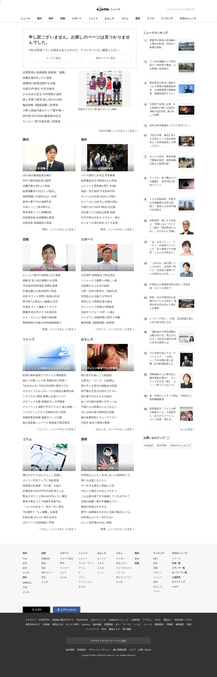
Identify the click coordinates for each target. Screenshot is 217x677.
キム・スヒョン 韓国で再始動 (40, 317)
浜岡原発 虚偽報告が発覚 (37, 222)
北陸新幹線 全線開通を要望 (38, 217)
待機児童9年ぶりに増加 (37, 77)
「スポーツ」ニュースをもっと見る (113, 329)
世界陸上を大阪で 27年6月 (96, 296)
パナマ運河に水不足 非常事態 (98, 175)
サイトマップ (178, 581)
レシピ (137, 624)
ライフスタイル (123, 567)
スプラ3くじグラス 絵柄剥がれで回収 (44, 412)
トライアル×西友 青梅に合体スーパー (44, 396)
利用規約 (81, 649)
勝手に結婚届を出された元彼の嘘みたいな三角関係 (107, 512)
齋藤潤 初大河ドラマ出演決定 (40, 312)
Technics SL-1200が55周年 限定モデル (46, 385)
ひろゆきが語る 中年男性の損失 (42, 94)
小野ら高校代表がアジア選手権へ (43, 110)
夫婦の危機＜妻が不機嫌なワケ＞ (100, 501)
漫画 (137, 18)
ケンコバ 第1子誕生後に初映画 (41, 121)
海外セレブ (46, 572)
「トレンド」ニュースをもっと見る (54, 429)
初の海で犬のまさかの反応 (96, 396)
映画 (43, 563)
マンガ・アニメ (86, 563)
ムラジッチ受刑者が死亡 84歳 (98, 185)
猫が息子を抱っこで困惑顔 (96, 375)
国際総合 (27, 582)
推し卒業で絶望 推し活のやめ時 (42, 99)
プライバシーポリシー (100, 649)
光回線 (46, 624)
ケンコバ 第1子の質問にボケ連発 (42, 275)
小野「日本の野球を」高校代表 (99, 291)
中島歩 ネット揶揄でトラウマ (40, 306)
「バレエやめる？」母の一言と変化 (43, 506)
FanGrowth (82, 619)
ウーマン (127, 624)
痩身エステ (114, 629)
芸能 (62, 18)
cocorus (86, 624)
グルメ (82, 577)
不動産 (169, 624)
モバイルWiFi (72, 624)
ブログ (157, 619)
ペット (100, 572)
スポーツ (77, 18)
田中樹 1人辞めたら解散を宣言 (40, 301)
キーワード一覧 (179, 572)
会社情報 (70, 649)
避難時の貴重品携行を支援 (39, 83)
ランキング (167, 18)
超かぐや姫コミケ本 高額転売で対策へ (45, 380)
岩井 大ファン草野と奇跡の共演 (41, 296)
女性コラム (121, 563)
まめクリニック (98, 619)
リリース (176, 558)
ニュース (25, 18)
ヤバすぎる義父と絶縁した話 (97, 485)
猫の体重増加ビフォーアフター (99, 417)
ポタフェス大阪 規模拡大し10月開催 (44, 401)
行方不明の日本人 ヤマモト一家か (100, 217)
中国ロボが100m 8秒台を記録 (98, 207)
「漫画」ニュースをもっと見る (115, 528)
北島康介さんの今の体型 (95, 285)
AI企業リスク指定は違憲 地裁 (98, 212)
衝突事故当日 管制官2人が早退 (99, 180)
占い (118, 624)
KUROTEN (44, 619)
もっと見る (186, 429)
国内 (39, 18)
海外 (51, 18)
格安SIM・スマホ (183, 619)
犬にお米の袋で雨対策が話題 (97, 412)
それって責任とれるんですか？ (99, 490)
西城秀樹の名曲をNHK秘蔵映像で (42, 322)
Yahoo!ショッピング (180, 445)
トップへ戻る (53, 57)
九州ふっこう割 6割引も (37, 207)
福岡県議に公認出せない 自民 (40, 196)
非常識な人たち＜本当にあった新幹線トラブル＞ (107, 475)
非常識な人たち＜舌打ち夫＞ (97, 517)
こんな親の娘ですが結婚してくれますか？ (105, 496)
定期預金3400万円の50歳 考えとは (43, 490)
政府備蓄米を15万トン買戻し (39, 191)
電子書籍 (127, 629)
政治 (25, 567)
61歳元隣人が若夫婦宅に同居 (39, 291)
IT (80, 572)
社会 (25, 558)
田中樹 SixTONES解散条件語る (42, 116)
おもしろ (109, 18)
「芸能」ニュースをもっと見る (57, 329)
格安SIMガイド (33, 624)
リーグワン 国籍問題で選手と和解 (100, 317)
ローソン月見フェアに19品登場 (41, 480)
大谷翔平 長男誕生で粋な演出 (98, 275)
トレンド (93, 18)
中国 (25, 587)
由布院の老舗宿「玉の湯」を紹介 (42, 485)
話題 (137, 563)
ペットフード (92, 629)
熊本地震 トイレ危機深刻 (37, 212)
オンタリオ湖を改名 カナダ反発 (99, 222)
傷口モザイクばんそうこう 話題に (42, 475)
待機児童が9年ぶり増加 (36, 185)
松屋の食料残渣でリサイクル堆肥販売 (44, 375)
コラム (124, 18)
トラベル (120, 572)
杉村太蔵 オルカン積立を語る (40, 517)
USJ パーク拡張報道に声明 (38, 522)
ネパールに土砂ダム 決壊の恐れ (99, 201)
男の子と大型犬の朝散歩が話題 (99, 385)
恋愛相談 (108, 624)
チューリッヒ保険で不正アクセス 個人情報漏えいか (49, 406)
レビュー (83, 558)
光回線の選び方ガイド (63, 619)
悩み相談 (97, 624)
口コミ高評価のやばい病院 (96, 522)
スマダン (120, 558)
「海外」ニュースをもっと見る (115, 229)
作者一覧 (176, 563)
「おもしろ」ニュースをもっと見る (113, 429)
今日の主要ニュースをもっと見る (117, 130)
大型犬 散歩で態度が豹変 (95, 422)
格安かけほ (57, 624)
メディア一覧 (178, 567)
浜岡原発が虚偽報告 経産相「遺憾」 (45, 72)
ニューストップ (174, 9)
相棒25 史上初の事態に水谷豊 (40, 280)
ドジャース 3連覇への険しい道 (99, 280)
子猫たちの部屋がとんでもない (99, 406)
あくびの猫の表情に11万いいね (99, 401)
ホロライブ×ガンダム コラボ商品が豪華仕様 (48, 391)
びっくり (101, 558)
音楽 (43, 567)
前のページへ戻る (105, 57)
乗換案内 (159, 624)
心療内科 (135, 619)
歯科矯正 (180, 624)
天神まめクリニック (119, 619)
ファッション (85, 581)
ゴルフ (63, 572)
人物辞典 (176, 577)
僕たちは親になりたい (94, 480)
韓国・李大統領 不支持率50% (98, 191)
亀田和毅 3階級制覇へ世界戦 (40, 105)
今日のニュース (188, 18)
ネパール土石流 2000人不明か (98, 196)
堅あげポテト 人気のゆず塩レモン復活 (45, 496)
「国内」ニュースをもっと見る (57, 229)
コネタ (100, 563)
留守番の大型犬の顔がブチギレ (99, 391)
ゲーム (82, 567)
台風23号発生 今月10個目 (39, 88)
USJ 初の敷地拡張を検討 (37, 175)
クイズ (150, 18)
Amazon (149, 445)
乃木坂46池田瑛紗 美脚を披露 (40, 285)
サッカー (64, 567)
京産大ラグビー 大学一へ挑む (98, 312)
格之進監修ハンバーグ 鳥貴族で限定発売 (46, 422)
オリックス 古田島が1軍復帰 (97, 306)
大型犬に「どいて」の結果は (97, 380)
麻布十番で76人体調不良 (37, 201)
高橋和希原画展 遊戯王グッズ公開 (42, 417)
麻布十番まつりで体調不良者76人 (42, 501)
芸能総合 (45, 558)
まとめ (26, 572)
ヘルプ (175, 586)
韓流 (43, 577)
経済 (25, 563)
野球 (62, 563)
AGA (104, 629)
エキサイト (190, 9)
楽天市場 (161, 445)
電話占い (167, 619)
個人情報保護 (119, 649)
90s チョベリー (124, 577)
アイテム (147, 619)
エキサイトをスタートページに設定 (108, 640)
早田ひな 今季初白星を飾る (97, 301)
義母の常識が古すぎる (94, 506)
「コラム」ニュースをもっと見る (56, 528)
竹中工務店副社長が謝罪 (37, 180)
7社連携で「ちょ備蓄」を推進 (40, 512)
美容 (189, 624)
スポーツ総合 (66, 558)
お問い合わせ (144, 649)
